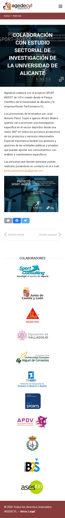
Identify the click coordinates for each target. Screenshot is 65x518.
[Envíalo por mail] (8, 220)
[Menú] (60, 6)
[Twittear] (25, 220)
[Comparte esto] (17, 220)
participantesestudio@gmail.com (23, 170)
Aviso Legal (27, 511)
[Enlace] (17, 6)
